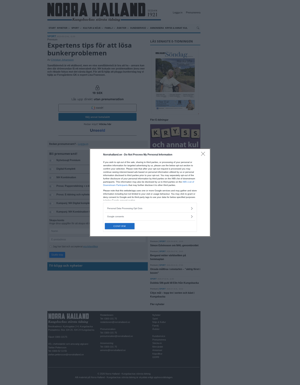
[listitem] (150, 208)
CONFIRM (119, 226)
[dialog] (150, 192)
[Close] (204, 155)
